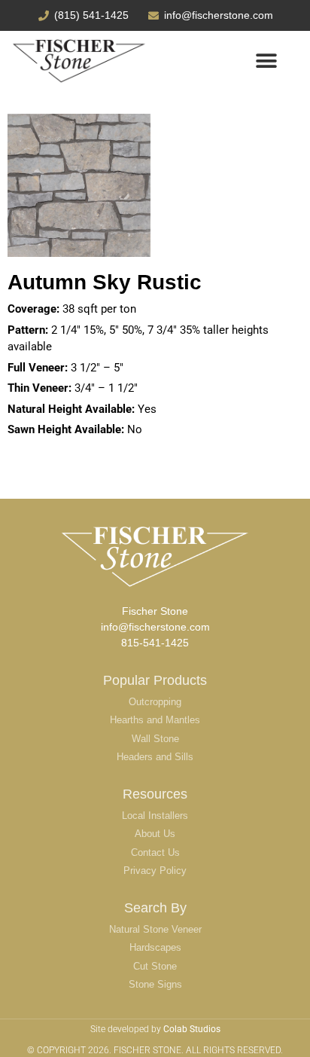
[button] (267, 61)
